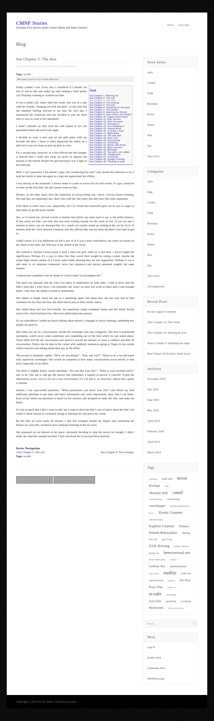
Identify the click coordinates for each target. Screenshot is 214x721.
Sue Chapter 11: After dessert (105, 119)
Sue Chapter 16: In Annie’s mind (107, 131)
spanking (171, 601)
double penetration (179, 506)
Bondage (154, 485)
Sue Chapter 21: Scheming (104, 142)
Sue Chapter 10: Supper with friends (109, 117)
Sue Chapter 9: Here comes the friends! (111, 114)
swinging (186, 601)
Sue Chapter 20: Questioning (105, 140)
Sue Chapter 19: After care (104, 138)
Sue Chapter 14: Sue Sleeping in (107, 126)
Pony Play (156, 587)
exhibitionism (156, 520)
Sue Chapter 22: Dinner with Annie (108, 145)
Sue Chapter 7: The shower (104, 110)
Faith (150, 93)
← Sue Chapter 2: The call (34, 479)
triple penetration (175, 608)
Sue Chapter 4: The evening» (117, 452)
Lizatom (71, 701)
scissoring (171, 595)
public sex (172, 587)
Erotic (151, 513)
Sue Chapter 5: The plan (102, 105)
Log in (151, 647)
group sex (154, 553)
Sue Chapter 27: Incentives (104, 157)
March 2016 (154, 452)
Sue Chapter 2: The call (102, 98)
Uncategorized (155, 286)
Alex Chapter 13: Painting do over (167, 332)
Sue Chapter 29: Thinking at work (107, 161)
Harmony (152, 103)
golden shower (181, 546)
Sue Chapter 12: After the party (106, 121)
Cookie (151, 82)
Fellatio (184, 526)
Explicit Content (161, 526)
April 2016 (153, 442)
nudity (170, 572)
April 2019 (153, 421)
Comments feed (156, 668)
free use (153, 539)
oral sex (186, 573)
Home (170, 25)
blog (149, 192)
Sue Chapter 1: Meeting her (104, 95)
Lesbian (173, 560)
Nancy (151, 124)
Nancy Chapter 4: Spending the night (168, 343)
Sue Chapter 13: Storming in (105, 124)
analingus (153, 479)
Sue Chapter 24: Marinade (103, 150)
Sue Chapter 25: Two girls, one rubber (110, 152)
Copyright (183, 25)
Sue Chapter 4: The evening (104, 103)
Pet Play (185, 580)
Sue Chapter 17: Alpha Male (104, 133)
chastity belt (158, 493)
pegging (171, 580)
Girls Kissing (159, 546)
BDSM (182, 478)
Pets (149, 135)
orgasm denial (156, 580)
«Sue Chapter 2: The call (30, 452)
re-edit (27, 74)
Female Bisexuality (163, 533)
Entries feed (154, 657)
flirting (186, 532)
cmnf (178, 492)
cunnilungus (157, 505)
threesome (156, 607)
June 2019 (153, 400)
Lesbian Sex (157, 566)
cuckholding (173, 499)
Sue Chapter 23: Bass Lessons (106, 147)
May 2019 (153, 410)
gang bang (167, 539)
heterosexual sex (177, 553)
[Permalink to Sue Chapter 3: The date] (17, 66)
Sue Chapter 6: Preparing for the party (110, 107)
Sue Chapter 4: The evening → (74, 479)
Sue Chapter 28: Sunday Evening (107, 159)
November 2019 (156, 379)
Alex (150, 72)
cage (167, 486)
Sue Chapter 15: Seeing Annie (105, 128)
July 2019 (153, 389)
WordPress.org (155, 678)
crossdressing (155, 499)
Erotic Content (170, 512)
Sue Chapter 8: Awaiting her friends (108, 112)
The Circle (153, 156)
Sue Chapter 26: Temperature (105, 154)
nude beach (154, 574)
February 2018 (155, 431)
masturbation (178, 566)
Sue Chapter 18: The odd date (105, 135)
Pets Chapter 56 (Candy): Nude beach (169, 353)
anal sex (167, 478)
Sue (61, 66)
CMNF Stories (31, 23)
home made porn (157, 560)
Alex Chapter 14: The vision (163, 322)
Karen (150, 114)
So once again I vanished (161, 311)
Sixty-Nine (155, 601)
